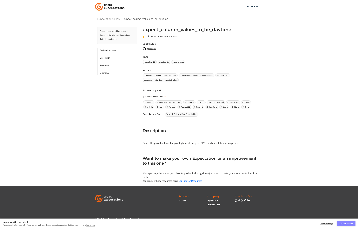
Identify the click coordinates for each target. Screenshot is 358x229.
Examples (104, 73)
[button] (253, 6)
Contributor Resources (190, 181)
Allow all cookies (346, 224)
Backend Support (108, 50)
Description (105, 58)
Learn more (90, 225)
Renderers (104, 65)
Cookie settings (326, 224)
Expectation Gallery (108, 18)
